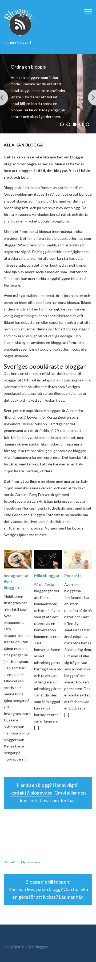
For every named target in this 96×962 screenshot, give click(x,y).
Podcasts (72, 575)
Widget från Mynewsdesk (22, 862)
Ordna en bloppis (28, 67)
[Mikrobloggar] (48, 559)
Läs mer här (71, 897)
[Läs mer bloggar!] (19, 21)
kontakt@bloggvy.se (31, 793)
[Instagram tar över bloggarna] (18, 559)
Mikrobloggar (46, 575)
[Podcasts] (78, 559)
